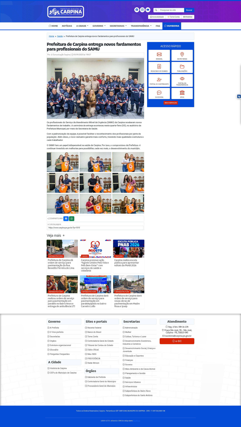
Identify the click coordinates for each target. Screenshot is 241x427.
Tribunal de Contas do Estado (100, 345)
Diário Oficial (93, 350)
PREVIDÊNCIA (93, 358)
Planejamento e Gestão (135, 373)
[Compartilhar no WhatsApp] (71, 218)
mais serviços (171, 103)
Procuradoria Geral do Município (101, 386)
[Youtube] (148, 9)
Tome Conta (92, 336)
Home (54, 26)
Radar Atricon (93, 363)
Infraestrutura (131, 386)
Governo (128, 364)
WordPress (136, 421)
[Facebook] (137, 9)
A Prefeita (54, 328)
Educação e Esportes (134, 356)
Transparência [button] (140, 26)
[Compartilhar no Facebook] (66, 218)
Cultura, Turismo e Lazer (135, 336)
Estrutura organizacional (60, 345)
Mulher (128, 332)
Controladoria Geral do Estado (100, 341)
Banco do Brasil (94, 332)
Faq (158, 26)
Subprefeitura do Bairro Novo (138, 391)
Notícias (67, 26)
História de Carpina (58, 368)
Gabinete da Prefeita (96, 377)
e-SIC (178, 341)
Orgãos (52, 341)
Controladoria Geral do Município (101, 381)
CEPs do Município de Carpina (62, 373)
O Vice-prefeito (56, 332)
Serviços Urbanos (133, 382)
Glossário (53, 350)
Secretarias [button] (117, 26)
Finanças (129, 360)
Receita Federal (94, 328)
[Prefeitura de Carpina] (65, 11)
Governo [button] (98, 26)
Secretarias (54, 336)
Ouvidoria (173, 26)
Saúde (60, 36)
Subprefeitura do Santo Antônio (139, 395)
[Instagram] (142, 9)
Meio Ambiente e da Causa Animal (140, 369)
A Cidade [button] (81, 26)
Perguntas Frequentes (59, 354)
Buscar (189, 10)
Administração (131, 328)
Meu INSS (91, 354)
